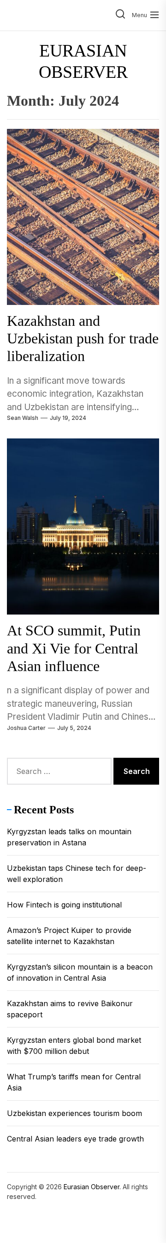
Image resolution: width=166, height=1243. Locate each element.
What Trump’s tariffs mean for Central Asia (74, 1082)
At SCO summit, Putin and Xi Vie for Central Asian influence (74, 648)
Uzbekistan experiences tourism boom (74, 1113)
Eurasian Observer (83, 61)
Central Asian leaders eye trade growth (75, 1138)
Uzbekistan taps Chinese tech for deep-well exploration (76, 873)
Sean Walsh (22, 417)
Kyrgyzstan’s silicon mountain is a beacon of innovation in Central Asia (80, 972)
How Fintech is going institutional (64, 904)
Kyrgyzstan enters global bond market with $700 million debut (74, 1045)
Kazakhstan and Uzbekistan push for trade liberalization (83, 338)
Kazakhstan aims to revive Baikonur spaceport (70, 1009)
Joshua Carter (26, 727)
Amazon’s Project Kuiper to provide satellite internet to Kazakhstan (69, 936)
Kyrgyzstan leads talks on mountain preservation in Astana (69, 837)
